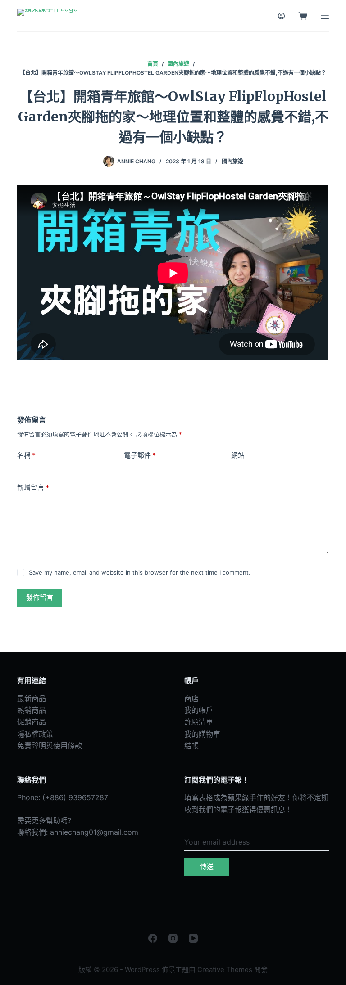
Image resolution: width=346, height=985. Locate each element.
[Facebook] (152, 938)
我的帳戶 (198, 710)
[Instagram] (173, 938)
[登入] (281, 16)
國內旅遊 (232, 161)
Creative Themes (224, 969)
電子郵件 (140, 455)
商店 (191, 698)
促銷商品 (31, 721)
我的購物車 (202, 733)
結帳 (191, 745)
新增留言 (33, 487)
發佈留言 (39, 597)
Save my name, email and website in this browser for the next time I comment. (139, 572)
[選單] (325, 16)
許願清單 (198, 721)
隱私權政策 (35, 733)
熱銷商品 (31, 710)
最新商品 (31, 698)
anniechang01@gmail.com (94, 832)
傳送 (207, 866)
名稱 (26, 455)
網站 (238, 455)
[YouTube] (193, 938)
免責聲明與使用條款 (49, 745)
